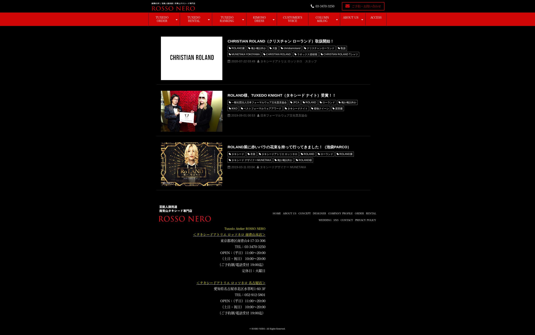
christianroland (292, 48)
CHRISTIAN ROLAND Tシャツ (341, 54)
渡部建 (339, 108)
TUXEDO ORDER (162, 19)
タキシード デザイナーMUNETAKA (251, 160)
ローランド (328, 102)
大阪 (274, 48)
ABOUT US (350, 17)
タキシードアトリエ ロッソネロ (279, 154)
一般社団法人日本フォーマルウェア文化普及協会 (259, 102)
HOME (277, 213)
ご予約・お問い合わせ (366, 6)
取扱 (343, 48)
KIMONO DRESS (259, 19)
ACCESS (376, 17)
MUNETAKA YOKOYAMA (246, 54)
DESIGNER (319, 213)
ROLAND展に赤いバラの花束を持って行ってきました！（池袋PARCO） (289, 147)
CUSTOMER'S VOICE (292, 19)
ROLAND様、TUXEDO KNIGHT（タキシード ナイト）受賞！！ (282, 95)
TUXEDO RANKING (227, 19)
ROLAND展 (238, 48)
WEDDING (325, 220)
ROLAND (311, 102)
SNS (336, 220)
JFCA (296, 102)
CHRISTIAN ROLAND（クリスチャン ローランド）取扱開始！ (281, 41)
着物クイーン (321, 108)
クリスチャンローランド (320, 48)
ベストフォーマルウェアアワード (262, 108)
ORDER (359, 213)
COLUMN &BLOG (322, 19)
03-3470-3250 (325, 6)
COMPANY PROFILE (340, 213)
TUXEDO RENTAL (193, 19)
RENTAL (371, 213)
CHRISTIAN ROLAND (278, 54)
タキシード (238, 154)
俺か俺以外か (258, 48)
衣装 (252, 154)
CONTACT (347, 220)
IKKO (234, 108)
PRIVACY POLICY (365, 220)
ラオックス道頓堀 (307, 54)
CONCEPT (304, 213)
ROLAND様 (305, 160)
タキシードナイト (298, 108)
